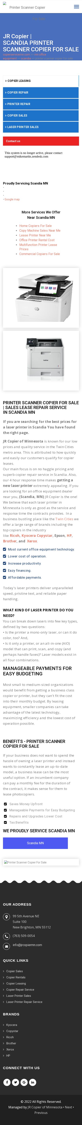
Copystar (12, 1031)
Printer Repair (18, 104)
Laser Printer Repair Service (24, 1002)
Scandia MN (35, 843)
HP (69, 535)
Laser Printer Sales (23, 127)
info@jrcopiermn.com (27, 945)
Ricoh (15, 535)
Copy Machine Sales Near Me (40, 230)
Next (68, 1107)
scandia (26, 58)
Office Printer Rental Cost (37, 240)
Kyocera (11, 1025)
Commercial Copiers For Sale (39, 254)
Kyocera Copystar (36, 535)
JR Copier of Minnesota (45, 1107)
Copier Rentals (15, 977)
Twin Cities (64, 519)
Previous (41, 1113)
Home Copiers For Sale (35, 226)
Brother (10, 541)
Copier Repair (17, 92)
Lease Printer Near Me (35, 235)
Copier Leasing (19, 80)
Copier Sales (17, 115)
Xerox (32, 541)
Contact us (13, 141)
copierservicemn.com (16, 54)
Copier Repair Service (20, 989)
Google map (12, 199)
